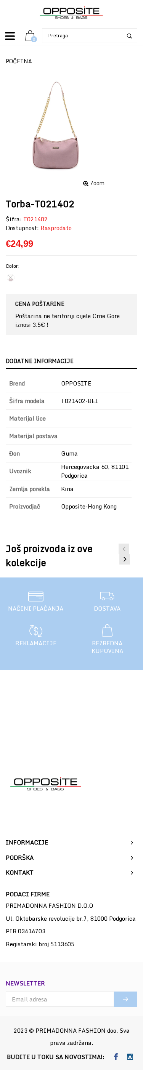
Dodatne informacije (40, 361)
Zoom (97, 183)
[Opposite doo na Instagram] (130, 1057)
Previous (124, 549)
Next (124, 559)
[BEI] (10, 277)
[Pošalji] (125, 999)
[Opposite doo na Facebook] (116, 1057)
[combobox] (89, 35)
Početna (19, 61)
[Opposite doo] (71, 13)
